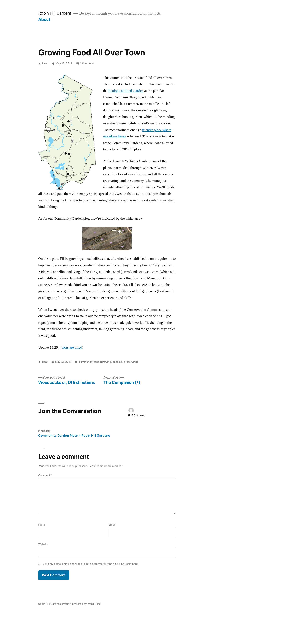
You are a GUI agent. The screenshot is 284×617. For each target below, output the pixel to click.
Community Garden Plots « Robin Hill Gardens (74, 435)
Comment (45, 475)
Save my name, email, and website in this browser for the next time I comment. (90, 563)
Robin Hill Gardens (55, 13)
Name (42, 524)
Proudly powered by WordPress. (81, 603)
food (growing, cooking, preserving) (116, 361)
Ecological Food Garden (125, 90)
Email (112, 524)
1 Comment (87, 63)
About (44, 19)
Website (43, 544)
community (85, 361)
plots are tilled (71, 347)
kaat (45, 63)
